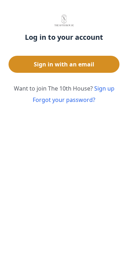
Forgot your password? (64, 100)
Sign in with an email (64, 64)
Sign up (104, 88)
